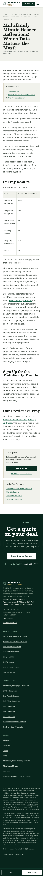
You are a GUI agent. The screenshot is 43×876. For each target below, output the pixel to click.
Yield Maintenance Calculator (14, 722)
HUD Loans (21, 602)
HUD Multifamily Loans (12, 647)
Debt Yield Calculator (14, 496)
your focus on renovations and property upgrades (19, 419)
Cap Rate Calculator (14, 499)
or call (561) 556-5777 (21, 474)
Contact (6, 771)
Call (11, 872)
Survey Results (14, 91)
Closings (6, 745)
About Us (7, 740)
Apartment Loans (10, 602)
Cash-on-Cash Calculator (13, 727)
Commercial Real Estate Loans (15, 599)
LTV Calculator (9, 711)
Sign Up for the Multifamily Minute (21, 95)
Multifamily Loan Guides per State (16, 761)
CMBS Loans (14, 605)
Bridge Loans (8, 657)
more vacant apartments (20, 300)
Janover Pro (27, 605)
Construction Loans (11, 652)
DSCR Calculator (12, 492)
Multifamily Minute (18, 14)
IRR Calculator (9, 717)
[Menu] (38, 3)
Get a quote (28, 4)
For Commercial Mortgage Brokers (17, 776)
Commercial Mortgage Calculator (19, 489)
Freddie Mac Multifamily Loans (15, 641)
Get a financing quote (21, 556)
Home (5, 14)
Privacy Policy (10, 807)
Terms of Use (31, 804)
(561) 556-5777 (30, 564)
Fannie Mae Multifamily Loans (15, 636)
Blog (5, 756)
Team (5, 751)
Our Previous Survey (16, 98)
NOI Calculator (9, 706)
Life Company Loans (11, 667)
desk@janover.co (10, 623)
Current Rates (9, 672)
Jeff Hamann (24, 51)
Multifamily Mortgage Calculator (16, 686)
